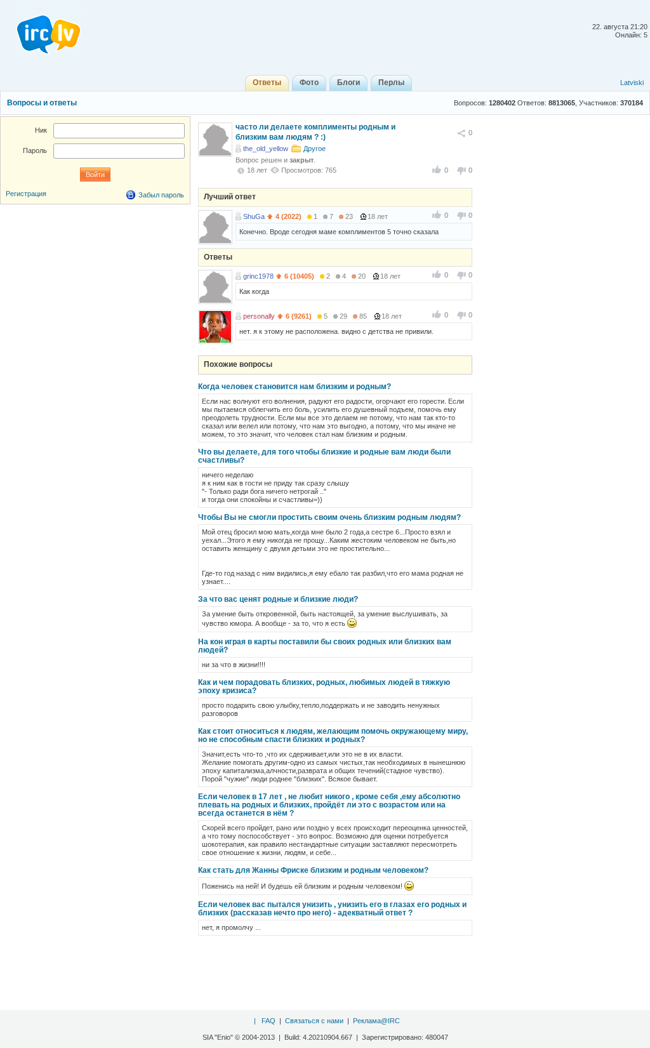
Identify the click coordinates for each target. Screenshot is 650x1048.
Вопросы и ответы (42, 102)
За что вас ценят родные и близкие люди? (278, 599)
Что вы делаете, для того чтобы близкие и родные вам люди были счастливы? (324, 456)
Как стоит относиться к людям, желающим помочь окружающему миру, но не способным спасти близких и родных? (333, 735)
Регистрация (26, 193)
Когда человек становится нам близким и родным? (294, 386)
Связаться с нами (314, 1021)
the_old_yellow (265, 148)
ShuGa (254, 216)
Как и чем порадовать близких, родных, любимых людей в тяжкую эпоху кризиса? (324, 686)
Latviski (632, 82)
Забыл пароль (161, 195)
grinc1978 (258, 276)
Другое (314, 148)
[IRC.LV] (40, 30)
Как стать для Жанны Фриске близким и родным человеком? (313, 870)
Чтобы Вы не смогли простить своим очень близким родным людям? (329, 517)
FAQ (268, 1021)
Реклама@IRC (376, 1021)
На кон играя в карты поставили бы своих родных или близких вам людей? (324, 645)
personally (259, 316)
